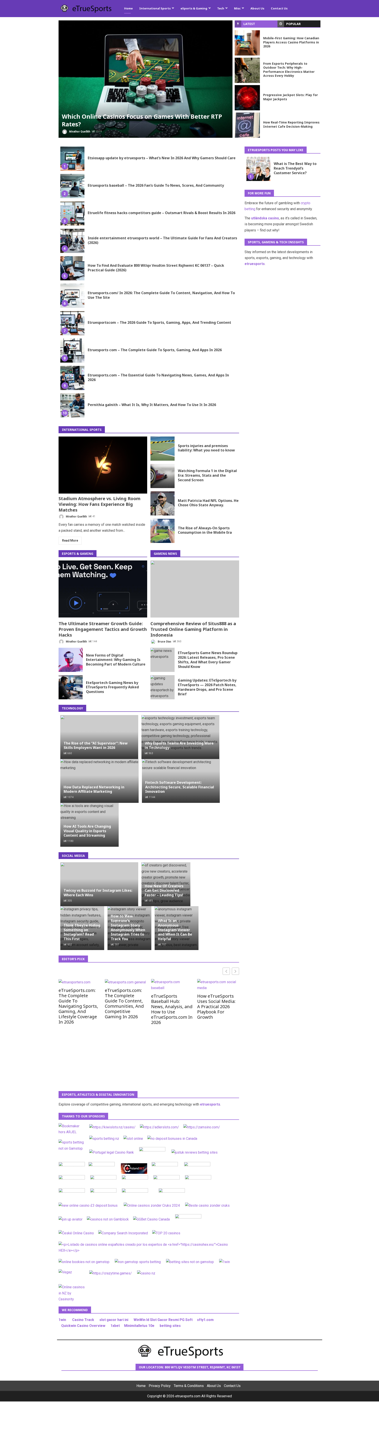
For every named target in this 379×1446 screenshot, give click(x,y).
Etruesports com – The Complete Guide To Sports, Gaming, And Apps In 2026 (72, 350)
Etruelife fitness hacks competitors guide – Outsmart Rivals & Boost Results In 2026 (72, 213)
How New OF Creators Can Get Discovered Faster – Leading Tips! (164, 890)
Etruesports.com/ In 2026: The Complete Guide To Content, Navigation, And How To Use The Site (72, 296)
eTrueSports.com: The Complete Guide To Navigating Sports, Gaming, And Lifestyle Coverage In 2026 (78, 1006)
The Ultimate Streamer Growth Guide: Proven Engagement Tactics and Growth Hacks (103, 588)
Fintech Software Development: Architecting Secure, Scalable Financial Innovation (179, 787)
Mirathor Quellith (79, 131)
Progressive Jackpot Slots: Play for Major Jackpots (247, 97)
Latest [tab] (249, 24)
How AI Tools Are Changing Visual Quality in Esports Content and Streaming (87, 831)
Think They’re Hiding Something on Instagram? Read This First (82, 932)
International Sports (155, 8)
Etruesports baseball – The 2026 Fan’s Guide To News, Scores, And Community (72, 186)
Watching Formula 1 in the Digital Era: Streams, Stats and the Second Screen (162, 476)
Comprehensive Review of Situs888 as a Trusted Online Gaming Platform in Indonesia (194, 588)
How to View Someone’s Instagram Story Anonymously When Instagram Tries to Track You (128, 927)
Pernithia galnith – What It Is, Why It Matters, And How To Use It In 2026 (72, 405)
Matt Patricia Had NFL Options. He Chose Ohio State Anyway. (162, 503)
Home (128, 8)
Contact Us (279, 8)
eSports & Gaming (194, 8)
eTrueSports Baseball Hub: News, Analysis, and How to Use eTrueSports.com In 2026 (172, 1009)
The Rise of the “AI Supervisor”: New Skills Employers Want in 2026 (96, 745)
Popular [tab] (293, 24)
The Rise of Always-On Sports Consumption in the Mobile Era (162, 531)
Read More (70, 540)
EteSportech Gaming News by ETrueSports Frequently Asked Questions (71, 687)
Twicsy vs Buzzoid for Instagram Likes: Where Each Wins (98, 892)
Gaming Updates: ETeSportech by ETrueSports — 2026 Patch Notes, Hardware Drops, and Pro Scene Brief (162, 687)
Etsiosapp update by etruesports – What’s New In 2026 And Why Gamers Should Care (72, 159)
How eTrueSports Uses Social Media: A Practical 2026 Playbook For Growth (216, 1006)
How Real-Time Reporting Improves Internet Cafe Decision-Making (247, 125)
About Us (257, 8)
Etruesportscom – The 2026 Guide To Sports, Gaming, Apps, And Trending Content (72, 323)
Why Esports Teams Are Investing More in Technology (179, 745)
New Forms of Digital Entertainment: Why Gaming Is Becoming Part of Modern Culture (71, 660)
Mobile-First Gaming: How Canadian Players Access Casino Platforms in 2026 (247, 42)
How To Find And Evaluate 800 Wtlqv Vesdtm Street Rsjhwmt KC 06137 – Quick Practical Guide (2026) (72, 268)
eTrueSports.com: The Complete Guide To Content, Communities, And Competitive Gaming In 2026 (124, 1003)
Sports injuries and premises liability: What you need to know (162, 449)
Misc (237, 8)
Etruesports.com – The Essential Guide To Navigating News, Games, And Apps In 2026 (72, 378)
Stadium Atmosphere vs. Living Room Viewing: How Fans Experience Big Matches (103, 465)
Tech (220, 8)
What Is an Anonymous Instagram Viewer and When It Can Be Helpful (175, 929)
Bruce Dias (164, 641)
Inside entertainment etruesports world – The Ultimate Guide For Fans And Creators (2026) (72, 241)
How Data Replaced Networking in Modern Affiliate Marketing (94, 789)
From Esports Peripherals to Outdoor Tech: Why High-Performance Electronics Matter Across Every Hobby (247, 70)
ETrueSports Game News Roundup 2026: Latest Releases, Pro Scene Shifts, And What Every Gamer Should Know (162, 660)
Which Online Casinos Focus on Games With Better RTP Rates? (145, 79)
